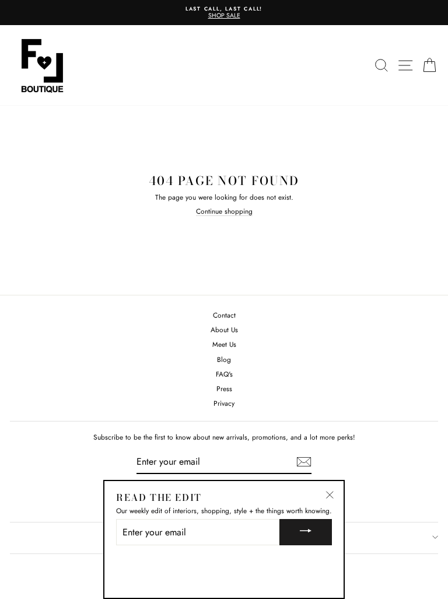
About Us (224, 330)
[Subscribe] (304, 462)
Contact (224, 315)
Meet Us (224, 344)
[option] (224, 12)
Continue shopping (224, 211)
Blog (224, 359)
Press (224, 388)
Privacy (224, 403)
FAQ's (224, 374)
